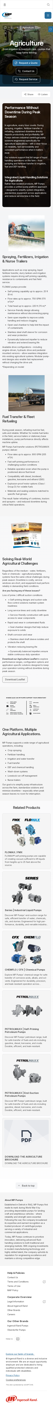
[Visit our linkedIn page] (18, 1339)
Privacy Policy (13, 1375)
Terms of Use (13, 1286)
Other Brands (13, 1310)
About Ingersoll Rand (17, 1306)
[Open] (48, 15)
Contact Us (12, 1277)
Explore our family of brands (20, 1354)
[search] (48, 4)
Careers (11, 1314)
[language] (4, 4)
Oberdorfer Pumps (16, 1330)
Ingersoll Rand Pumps (17, 1325)
